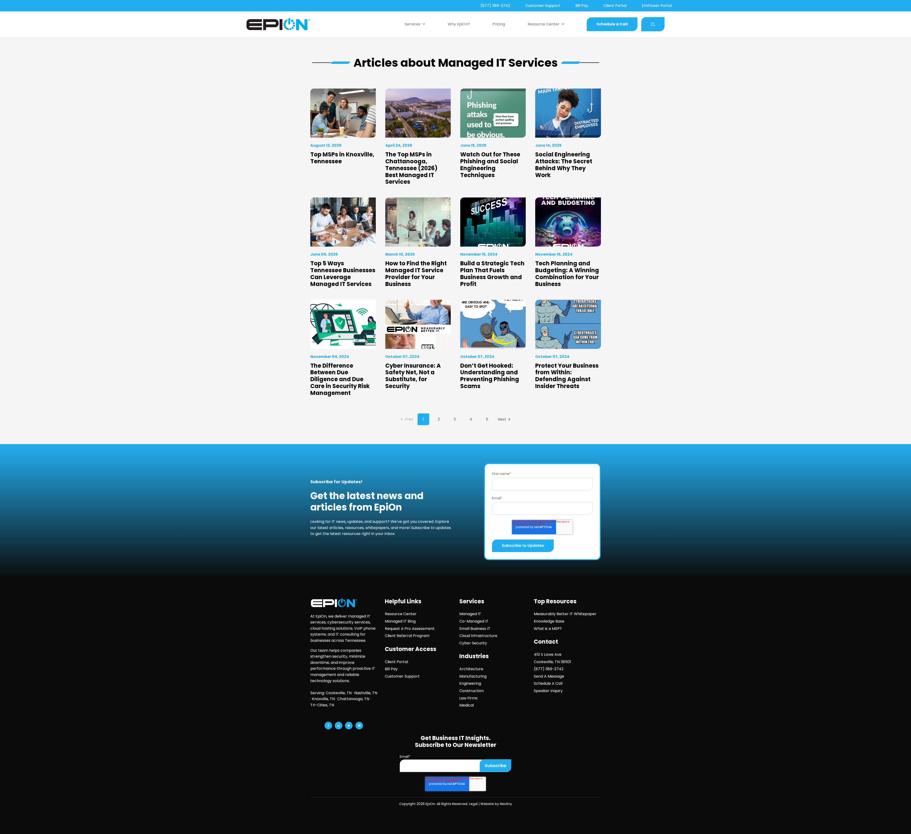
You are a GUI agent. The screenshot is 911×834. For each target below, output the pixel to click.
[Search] (653, 24)
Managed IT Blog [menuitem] (400, 621)
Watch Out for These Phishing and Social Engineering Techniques (490, 164)
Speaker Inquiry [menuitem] (548, 690)
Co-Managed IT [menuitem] (473, 621)
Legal (473, 803)
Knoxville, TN (323, 699)
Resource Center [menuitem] (401, 614)
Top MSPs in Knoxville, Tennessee (342, 157)
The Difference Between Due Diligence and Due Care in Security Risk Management (340, 379)
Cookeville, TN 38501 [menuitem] (552, 662)
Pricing (499, 24)
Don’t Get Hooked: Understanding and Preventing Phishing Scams (489, 376)
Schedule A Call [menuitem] (548, 683)
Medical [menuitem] (466, 705)
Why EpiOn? (459, 24)
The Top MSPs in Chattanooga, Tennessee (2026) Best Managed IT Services (411, 168)
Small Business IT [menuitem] (474, 628)
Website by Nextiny (496, 803)
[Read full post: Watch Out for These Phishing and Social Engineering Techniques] (493, 113)
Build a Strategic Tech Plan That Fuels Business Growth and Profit (492, 273)
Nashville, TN (365, 693)
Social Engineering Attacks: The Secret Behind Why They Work (563, 164)
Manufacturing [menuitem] (473, 676)
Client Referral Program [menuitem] (407, 635)
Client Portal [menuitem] (615, 5)
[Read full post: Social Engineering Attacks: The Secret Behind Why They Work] (568, 113)
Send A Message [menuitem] (549, 676)
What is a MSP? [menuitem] (548, 628)
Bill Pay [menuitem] (581, 5)
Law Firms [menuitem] (468, 698)
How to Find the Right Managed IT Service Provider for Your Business (416, 273)
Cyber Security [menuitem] (473, 643)
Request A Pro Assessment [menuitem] (410, 628)
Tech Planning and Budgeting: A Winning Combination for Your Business (567, 273)
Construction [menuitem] (471, 690)
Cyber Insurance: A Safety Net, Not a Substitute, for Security (413, 376)
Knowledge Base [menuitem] (549, 621)
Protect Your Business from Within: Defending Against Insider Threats (567, 376)
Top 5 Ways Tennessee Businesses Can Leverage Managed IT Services (342, 273)
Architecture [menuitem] (471, 669)
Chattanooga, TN (353, 699)
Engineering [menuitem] (470, 683)
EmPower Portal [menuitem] (657, 5)
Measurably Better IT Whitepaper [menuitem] (565, 614)
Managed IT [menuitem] (470, 614)
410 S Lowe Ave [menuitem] (548, 654)
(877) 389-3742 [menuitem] (495, 5)
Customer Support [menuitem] (542, 5)
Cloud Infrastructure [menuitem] (478, 635)
